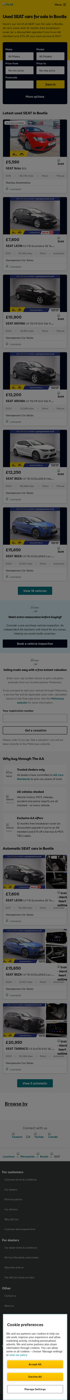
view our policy (18, 1355)
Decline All (35, 1376)
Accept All (35, 1364)
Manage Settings (35, 1389)
